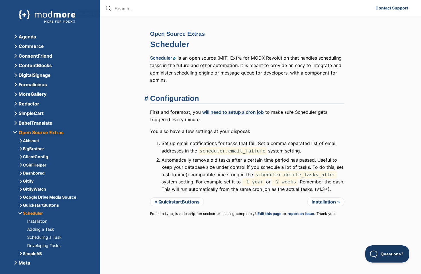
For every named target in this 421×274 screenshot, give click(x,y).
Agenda (27, 37)
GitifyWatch (34, 189)
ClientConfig (35, 156)
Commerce (31, 46)
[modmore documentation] (47, 16)
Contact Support (391, 8)
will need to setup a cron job (233, 112)
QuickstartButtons (41, 205)
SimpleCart (31, 113)
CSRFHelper (34, 165)
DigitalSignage (35, 75)
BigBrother (33, 148)
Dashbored (34, 173)
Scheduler (169, 44)
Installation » (326, 202)
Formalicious (33, 84)
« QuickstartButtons (177, 202)
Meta (24, 263)
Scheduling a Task (44, 237)
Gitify (28, 181)
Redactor (29, 104)
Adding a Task (40, 229)
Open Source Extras (177, 34)
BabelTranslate (35, 123)
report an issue (301, 214)
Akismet (31, 140)
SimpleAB (32, 253)
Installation (37, 221)
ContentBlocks (35, 65)
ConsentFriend (35, 56)
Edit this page (269, 214)
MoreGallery (32, 94)
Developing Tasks (43, 245)
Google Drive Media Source (49, 197)
